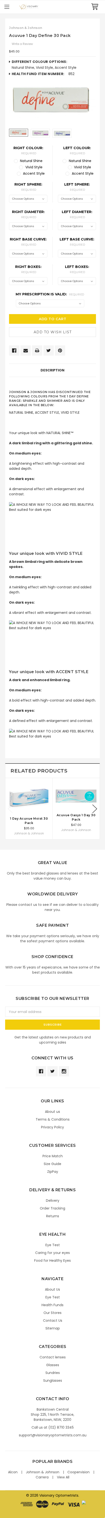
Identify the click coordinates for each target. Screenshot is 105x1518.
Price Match (52, 1156)
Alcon (13, 1472)
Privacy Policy (52, 1127)
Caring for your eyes (52, 1252)
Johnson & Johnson (42, 1472)
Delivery (52, 1200)
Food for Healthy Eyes (52, 1260)
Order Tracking (52, 1208)
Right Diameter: (28, 214)
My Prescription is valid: (50, 294)
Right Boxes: (28, 269)
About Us (52, 1289)
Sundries (52, 1372)
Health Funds (52, 1305)
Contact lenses (53, 1357)
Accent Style (34, 173)
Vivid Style (33, 167)
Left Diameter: (77, 214)
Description (52, 370)
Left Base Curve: (77, 241)
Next (95, 808)
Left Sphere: (77, 186)
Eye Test (52, 1245)
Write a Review (22, 44)
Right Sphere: (28, 186)
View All (63, 1477)
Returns (52, 1216)
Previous (10, 808)
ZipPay (52, 1171)
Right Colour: (28, 150)
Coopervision (78, 1472)
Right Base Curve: (28, 241)
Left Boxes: (77, 269)
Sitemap (52, 1328)
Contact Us (52, 1320)
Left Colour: (77, 150)
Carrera (42, 1477)
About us (52, 1111)
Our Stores (52, 1312)
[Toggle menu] (6, 6)
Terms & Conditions (53, 1119)
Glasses (52, 1365)
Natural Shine (31, 160)
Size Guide (52, 1163)
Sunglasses (52, 1380)
